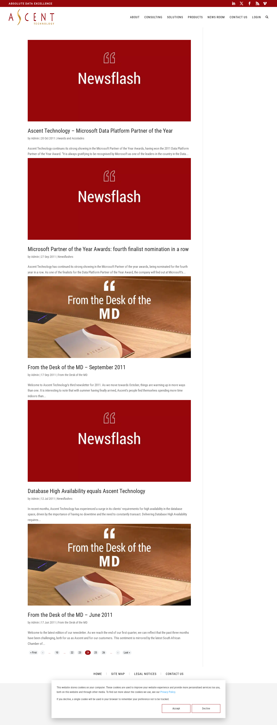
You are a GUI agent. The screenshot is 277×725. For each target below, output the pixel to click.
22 (72, 652)
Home (97, 674)
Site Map (118, 674)
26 (103, 652)
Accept (176, 708)
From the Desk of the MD (72, 375)
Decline (206, 708)
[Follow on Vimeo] (264, 3)
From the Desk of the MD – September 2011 (77, 367)
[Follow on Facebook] (249, 3)
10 (57, 652)
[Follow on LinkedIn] (233, 3)
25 (95, 652)
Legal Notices (145, 674)
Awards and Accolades (70, 138)
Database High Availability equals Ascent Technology (86, 491)
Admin (35, 138)
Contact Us (175, 674)
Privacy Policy (167, 692)
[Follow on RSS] (257, 3)
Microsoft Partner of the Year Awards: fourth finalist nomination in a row (108, 249)
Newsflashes (65, 256)
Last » (127, 652)
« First (33, 652)
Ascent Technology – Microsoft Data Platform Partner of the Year (100, 130)
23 (80, 652)
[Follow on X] (241, 3)
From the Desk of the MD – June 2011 (70, 615)
